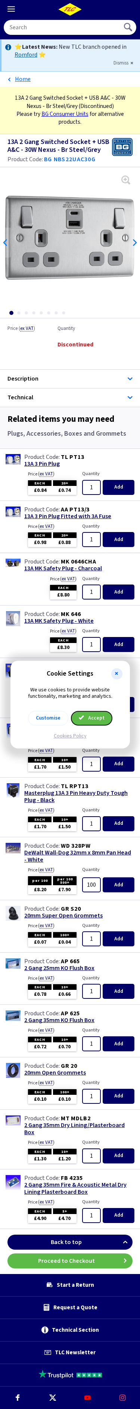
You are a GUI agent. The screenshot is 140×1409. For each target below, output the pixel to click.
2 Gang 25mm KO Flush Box (59, 968)
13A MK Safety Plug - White (59, 621)
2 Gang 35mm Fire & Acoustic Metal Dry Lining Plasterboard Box (75, 1188)
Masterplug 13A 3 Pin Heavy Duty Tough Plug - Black (76, 797)
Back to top (66, 1242)
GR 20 (69, 1066)
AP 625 (70, 1013)
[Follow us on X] (52, 1398)
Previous (5, 243)
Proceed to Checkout (66, 1261)
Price (21, 329)
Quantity (66, 329)
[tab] (11, 313)
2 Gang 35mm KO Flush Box (59, 1020)
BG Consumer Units (64, 114)
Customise (48, 718)
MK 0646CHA (78, 562)
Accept (96, 718)
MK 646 (71, 614)
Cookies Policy (70, 736)
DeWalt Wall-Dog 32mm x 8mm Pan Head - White (77, 856)
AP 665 (70, 961)
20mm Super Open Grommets (63, 915)
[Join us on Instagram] (122, 1398)
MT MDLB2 (75, 1118)
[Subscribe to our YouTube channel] (87, 1398)
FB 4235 (72, 1178)
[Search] (128, 27)
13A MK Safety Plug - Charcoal (63, 568)
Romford (26, 55)
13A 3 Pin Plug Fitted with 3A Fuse (67, 516)
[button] (116, 673)
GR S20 (71, 909)
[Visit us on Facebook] (17, 1398)
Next (134, 243)
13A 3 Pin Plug (42, 464)
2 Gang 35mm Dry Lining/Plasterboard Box (74, 1129)
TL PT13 (72, 457)
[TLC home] (70, 9)
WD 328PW (75, 846)
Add (118, 487)
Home (23, 79)
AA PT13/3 (75, 509)
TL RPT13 (74, 786)
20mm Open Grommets (55, 1072)
